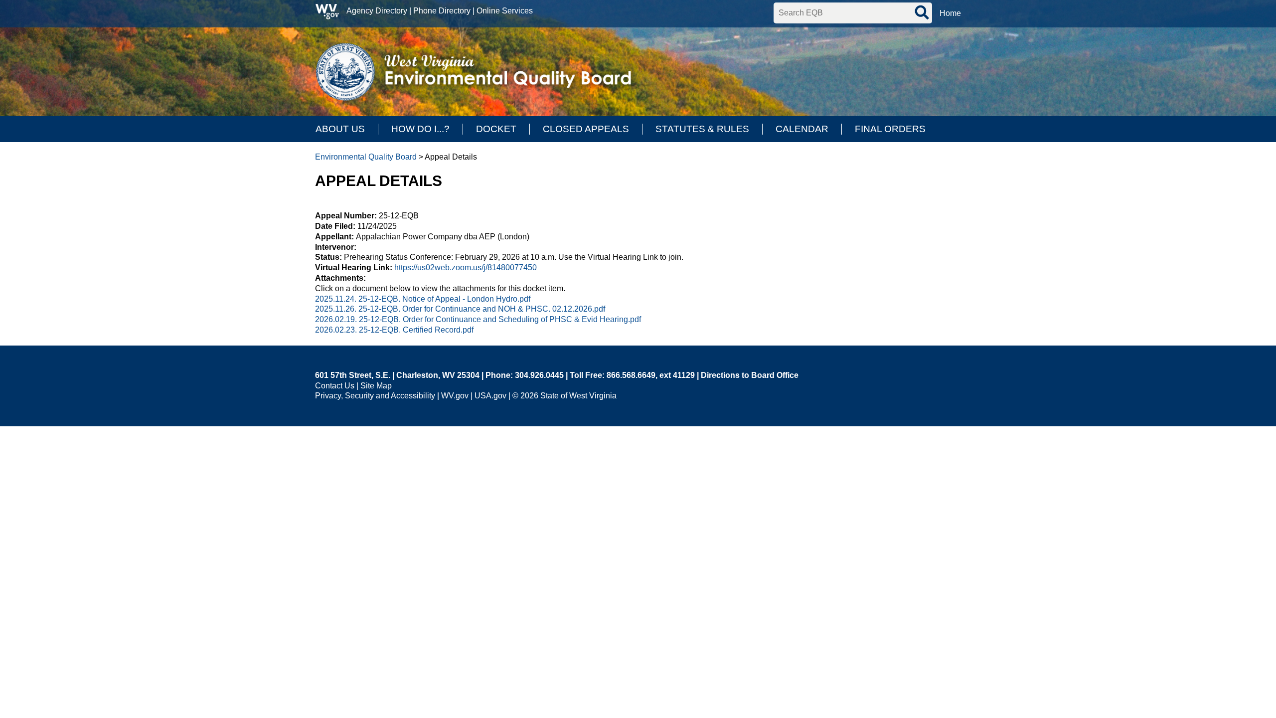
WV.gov (455, 395)
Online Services (505, 10)
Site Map (376, 385)
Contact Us (334, 385)
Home (950, 13)
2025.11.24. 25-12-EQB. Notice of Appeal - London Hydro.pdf (422, 299)
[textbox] (853, 12)
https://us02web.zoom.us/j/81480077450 (465, 267)
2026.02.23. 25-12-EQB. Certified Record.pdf (394, 330)
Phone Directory (442, 10)
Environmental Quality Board (366, 157)
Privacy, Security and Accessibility (375, 395)
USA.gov (490, 395)
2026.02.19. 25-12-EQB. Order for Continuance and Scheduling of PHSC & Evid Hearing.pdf (478, 319)
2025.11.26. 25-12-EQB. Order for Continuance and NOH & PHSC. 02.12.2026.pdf (460, 309)
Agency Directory (376, 10)
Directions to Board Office (749, 375)
